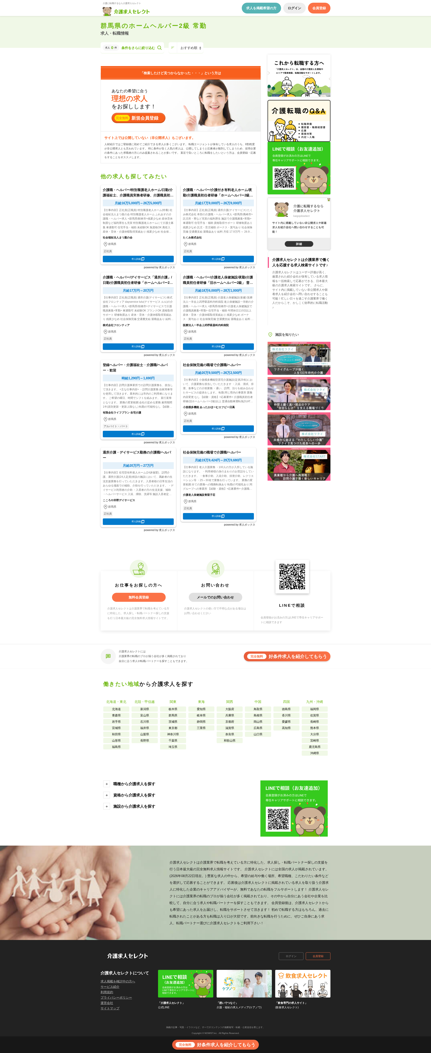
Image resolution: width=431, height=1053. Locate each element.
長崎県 (314, 721)
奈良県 (229, 734)
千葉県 (173, 740)
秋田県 (116, 734)
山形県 (116, 740)
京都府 (229, 721)
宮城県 (116, 728)
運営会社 (107, 1003)
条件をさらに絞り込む (138, 47)
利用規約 (107, 992)
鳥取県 (258, 709)
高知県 (286, 728)
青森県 (116, 715)
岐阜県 (201, 715)
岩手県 (116, 721)
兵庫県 (229, 715)
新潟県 (144, 709)
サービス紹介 (110, 987)
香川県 (286, 715)
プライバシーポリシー (116, 997)
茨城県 (173, 721)
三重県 (201, 728)
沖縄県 (314, 753)
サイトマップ (110, 1008)
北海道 (116, 709)
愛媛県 (286, 721)
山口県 (258, 734)
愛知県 (201, 709)
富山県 (144, 715)
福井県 (144, 728)
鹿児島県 (315, 747)
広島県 (258, 728)
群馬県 (173, 715)
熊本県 (314, 728)
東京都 (173, 728)
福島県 (116, 747)
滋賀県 (229, 728)
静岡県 (201, 721)
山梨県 (144, 734)
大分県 (314, 734)
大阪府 (229, 709)
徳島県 (286, 709)
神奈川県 (173, 734)
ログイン (291, 956)
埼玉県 (173, 747)
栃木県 (173, 709)
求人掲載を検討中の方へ (118, 981)
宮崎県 (314, 740)
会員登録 (318, 956)
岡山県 (258, 721)
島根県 (258, 715)
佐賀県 (314, 715)
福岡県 (314, 709)
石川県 (144, 721)
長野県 (144, 740)
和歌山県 (229, 740)
